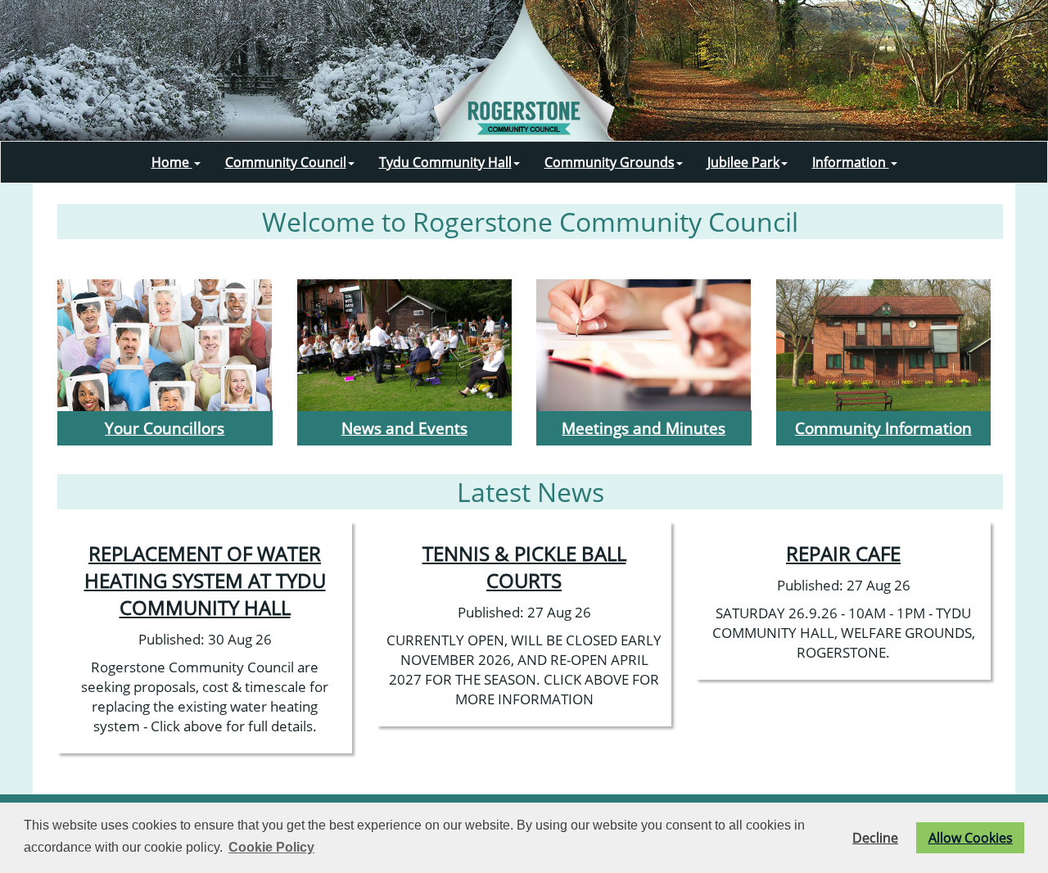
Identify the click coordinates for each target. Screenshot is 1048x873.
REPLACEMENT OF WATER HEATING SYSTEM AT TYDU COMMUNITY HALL (205, 580)
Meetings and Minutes (643, 428)
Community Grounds (609, 162)
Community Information (883, 428)
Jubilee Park (743, 162)
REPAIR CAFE (843, 553)
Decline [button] (875, 838)
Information (850, 162)
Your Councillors (164, 428)
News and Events (404, 428)
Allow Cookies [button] (970, 838)
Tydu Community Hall (445, 162)
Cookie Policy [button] (271, 847)
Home (171, 162)
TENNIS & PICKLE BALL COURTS (524, 567)
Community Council (285, 162)
